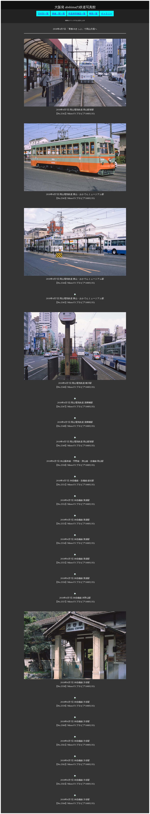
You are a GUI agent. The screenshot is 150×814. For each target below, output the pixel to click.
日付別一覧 (43, 13)
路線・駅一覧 (58, 13)
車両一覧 (93, 13)
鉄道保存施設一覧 (77, 13)
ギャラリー (106, 13)
